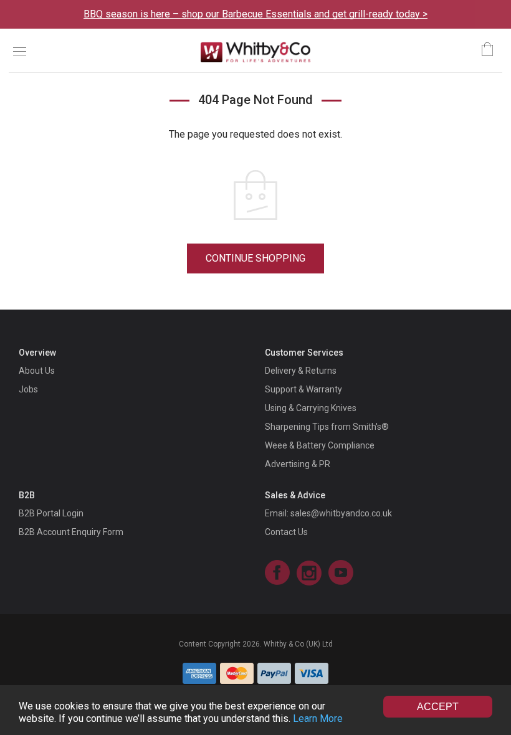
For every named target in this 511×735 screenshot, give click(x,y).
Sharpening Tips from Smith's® (327, 427)
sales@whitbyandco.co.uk (341, 513)
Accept (438, 706)
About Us (37, 371)
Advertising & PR (297, 464)
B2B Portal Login (51, 513)
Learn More (318, 718)
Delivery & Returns (301, 371)
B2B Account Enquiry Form (71, 532)
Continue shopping (255, 258)
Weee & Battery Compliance (320, 445)
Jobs (28, 389)
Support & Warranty (303, 389)
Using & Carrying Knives (310, 408)
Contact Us (286, 532)
